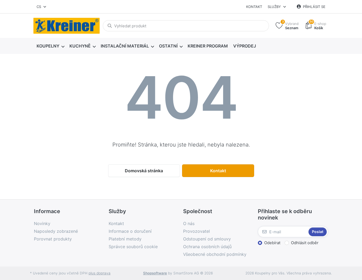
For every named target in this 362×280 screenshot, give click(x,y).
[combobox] (42, 7)
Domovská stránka (144, 170)
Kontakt (254, 7)
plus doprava (100, 273)
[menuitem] (50, 46)
